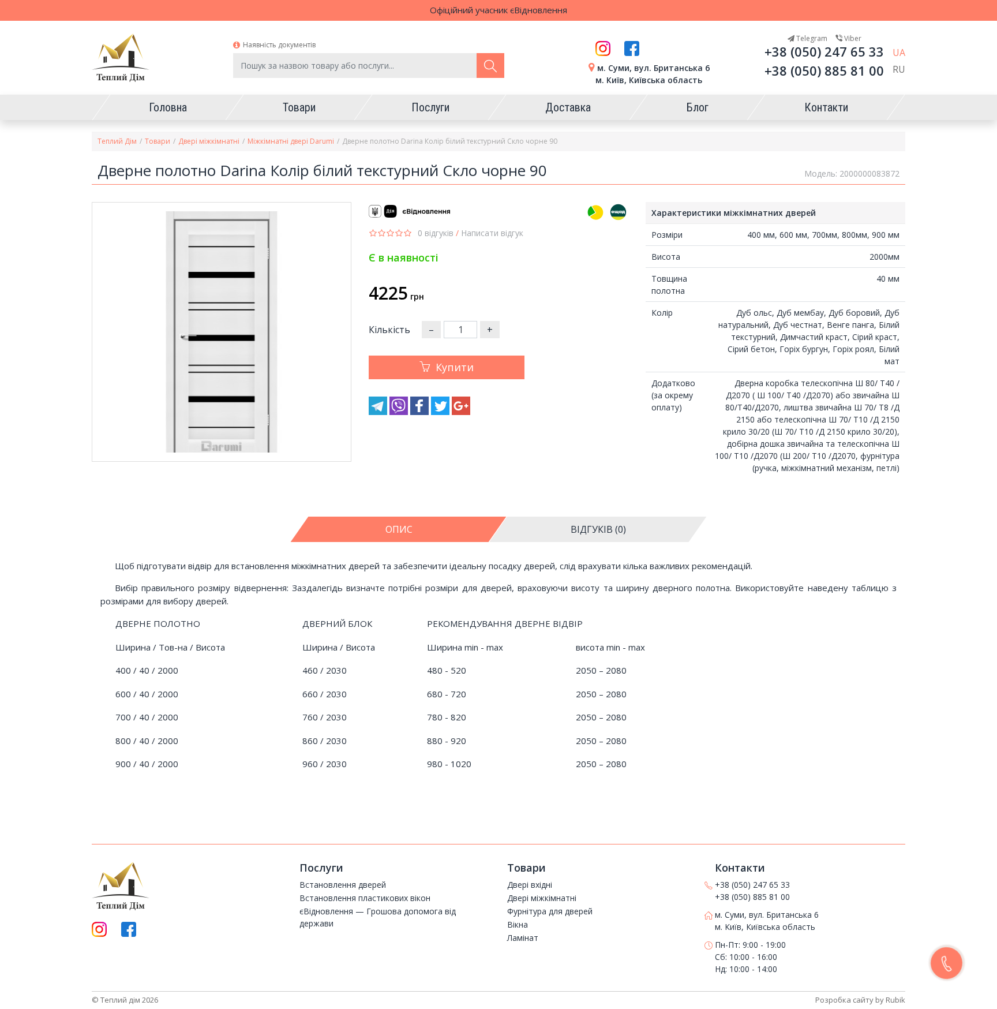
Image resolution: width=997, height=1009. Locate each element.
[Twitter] (441, 411)
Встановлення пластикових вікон (364, 897)
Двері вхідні (529, 884)
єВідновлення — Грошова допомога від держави (377, 917)
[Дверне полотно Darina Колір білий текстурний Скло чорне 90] (221, 332)
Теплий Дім (117, 141)
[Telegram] (379, 411)
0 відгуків (435, 232)
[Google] (461, 411)
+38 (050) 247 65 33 (824, 51)
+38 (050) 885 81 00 (824, 70)
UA (899, 52)
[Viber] (399, 411)
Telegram (810, 38)
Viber (851, 38)
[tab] (398, 529)
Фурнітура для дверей (550, 911)
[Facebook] (420, 411)
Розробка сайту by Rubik (860, 1000)
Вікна (517, 924)
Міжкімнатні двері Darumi (291, 141)
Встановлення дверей (342, 884)
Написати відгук (492, 232)
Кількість (389, 329)
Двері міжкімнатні (208, 141)
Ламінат (522, 937)
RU (899, 69)
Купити (455, 367)
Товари (157, 141)
